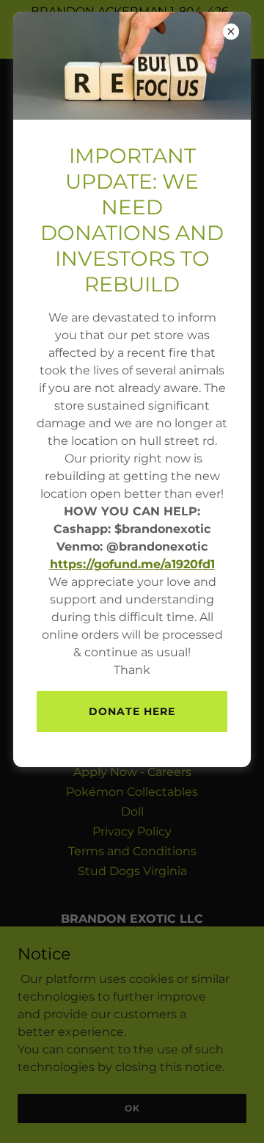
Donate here (132, 711)
